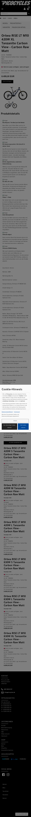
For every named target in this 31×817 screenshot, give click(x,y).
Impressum (17, 412)
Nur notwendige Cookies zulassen (9, 426)
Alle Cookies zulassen (23, 426)
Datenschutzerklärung (7, 412)
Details (15, 421)
